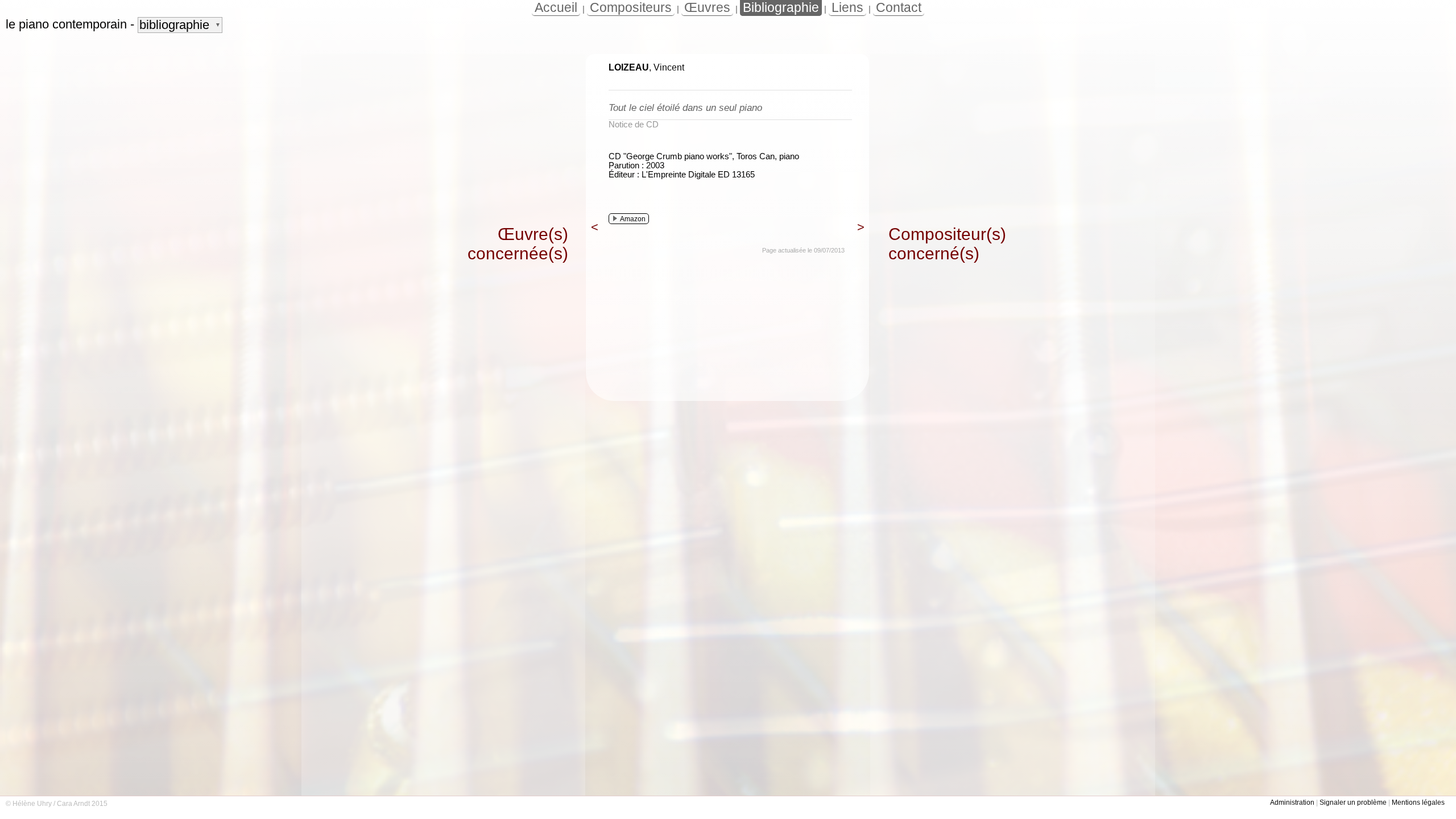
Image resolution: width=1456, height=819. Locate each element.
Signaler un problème (1353, 802)
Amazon (633, 219)
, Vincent (646, 67)
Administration (1292, 802)
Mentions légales (1418, 802)
